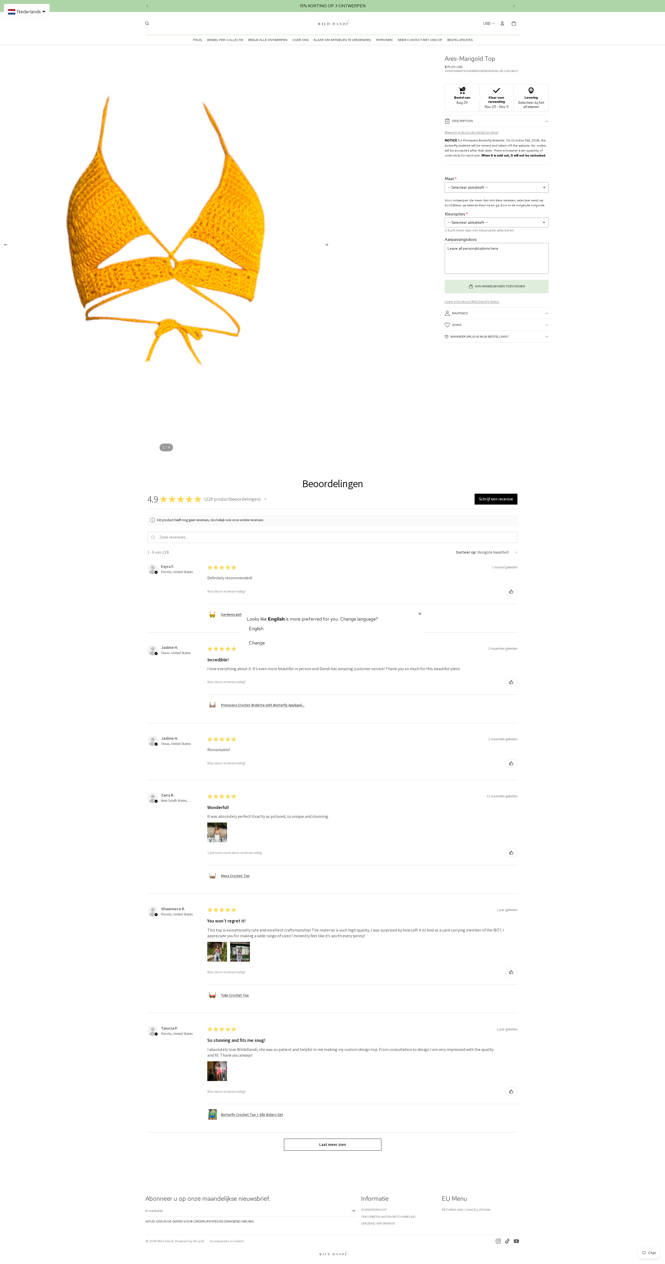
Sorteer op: (466, 552)
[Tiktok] (507, 1241)
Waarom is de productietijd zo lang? (472, 133)
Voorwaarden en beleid (227, 1241)
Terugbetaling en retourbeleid (388, 1217)
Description (462, 121)
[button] (265, 499)
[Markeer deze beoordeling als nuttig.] (511, 591)
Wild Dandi (165, 1241)
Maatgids (460, 313)
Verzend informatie (378, 1223)
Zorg (456, 325)
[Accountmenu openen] (502, 23)
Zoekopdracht (374, 1210)
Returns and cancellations (466, 1210)
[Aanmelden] (353, 1210)
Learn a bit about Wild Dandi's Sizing (472, 302)
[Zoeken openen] (147, 23)
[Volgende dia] (514, 6)
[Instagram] (498, 1241)
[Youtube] (516, 1241)
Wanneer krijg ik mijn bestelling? (479, 337)
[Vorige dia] (147, 6)
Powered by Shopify (189, 1241)
